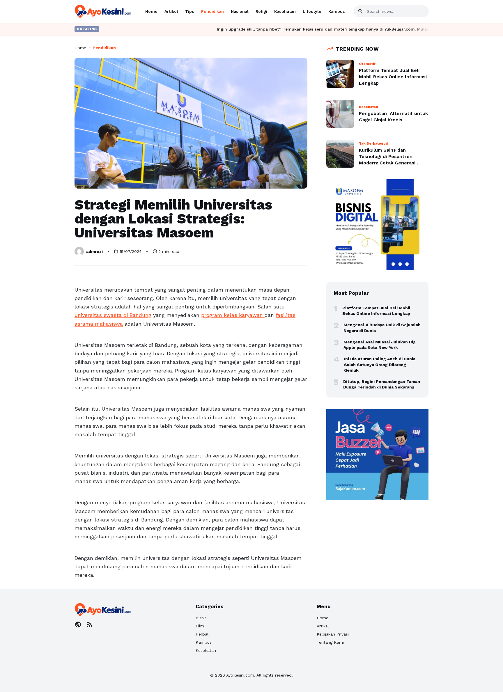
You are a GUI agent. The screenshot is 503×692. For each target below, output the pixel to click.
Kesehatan (285, 11)
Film (200, 626)
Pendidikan (212, 11)
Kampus (336, 11)
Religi (261, 11)
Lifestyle (312, 11)
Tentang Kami (330, 642)
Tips (189, 11)
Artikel (171, 11)
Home (151, 11)
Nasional (240, 11)
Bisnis (201, 617)
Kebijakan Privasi (333, 634)
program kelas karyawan (233, 315)
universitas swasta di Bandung (113, 315)
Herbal (202, 634)
